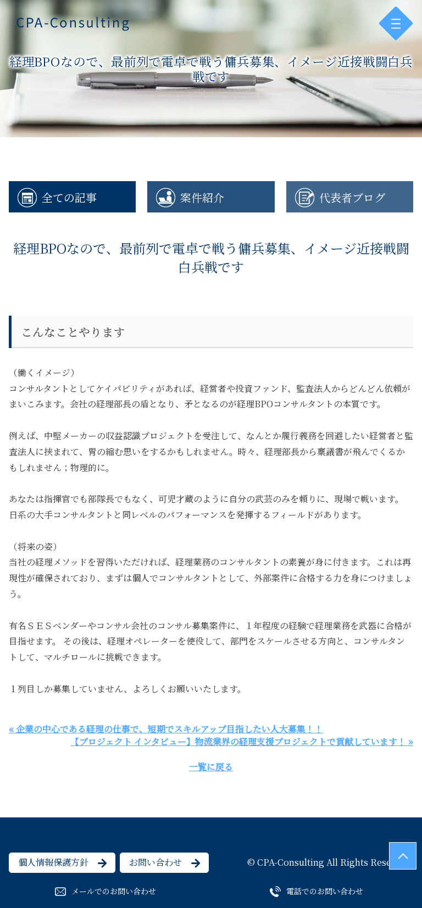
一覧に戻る (211, 766)
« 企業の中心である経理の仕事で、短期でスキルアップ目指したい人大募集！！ (166, 728)
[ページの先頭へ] (403, 856)
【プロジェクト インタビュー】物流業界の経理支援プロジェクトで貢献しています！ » (241, 741)
